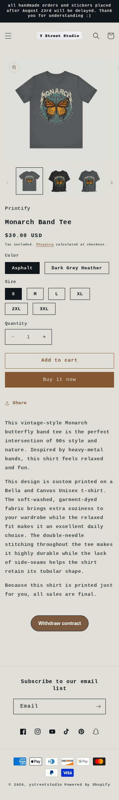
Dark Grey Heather (77, 268)
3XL (44, 308)
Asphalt (22, 268)
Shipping (45, 244)
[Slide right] (111, 182)
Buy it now (59, 380)
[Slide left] (7, 182)
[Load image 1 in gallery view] (29, 181)
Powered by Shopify (87, 785)
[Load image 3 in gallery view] (89, 181)
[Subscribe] (98, 706)
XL (80, 294)
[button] (8, 36)
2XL (16, 308)
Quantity (16, 323)
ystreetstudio (45, 785)
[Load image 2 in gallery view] (59, 181)
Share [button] (20, 402)
